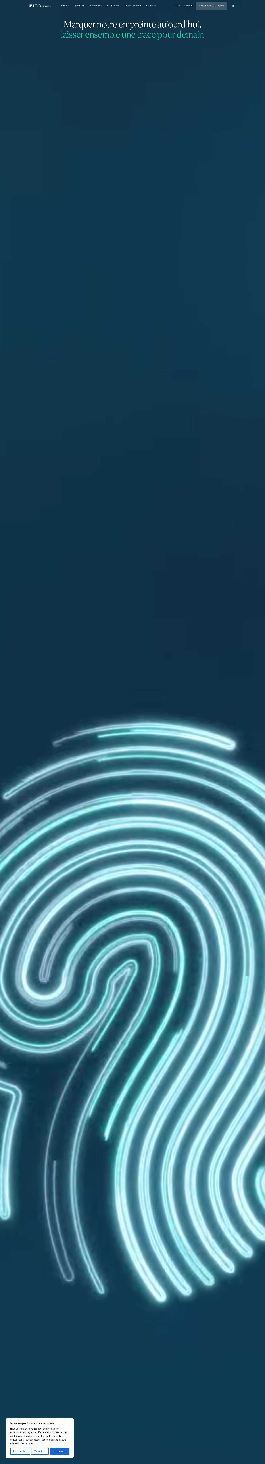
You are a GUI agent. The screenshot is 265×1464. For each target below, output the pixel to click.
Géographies (95, 6)
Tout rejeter (40, 1451)
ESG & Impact (113, 6)
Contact (188, 6)
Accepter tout (59, 1451)
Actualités (151, 6)
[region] (40, 1438)
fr (176, 6)
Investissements (133, 6)
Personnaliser (20, 1451)
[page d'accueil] (40, 6)
